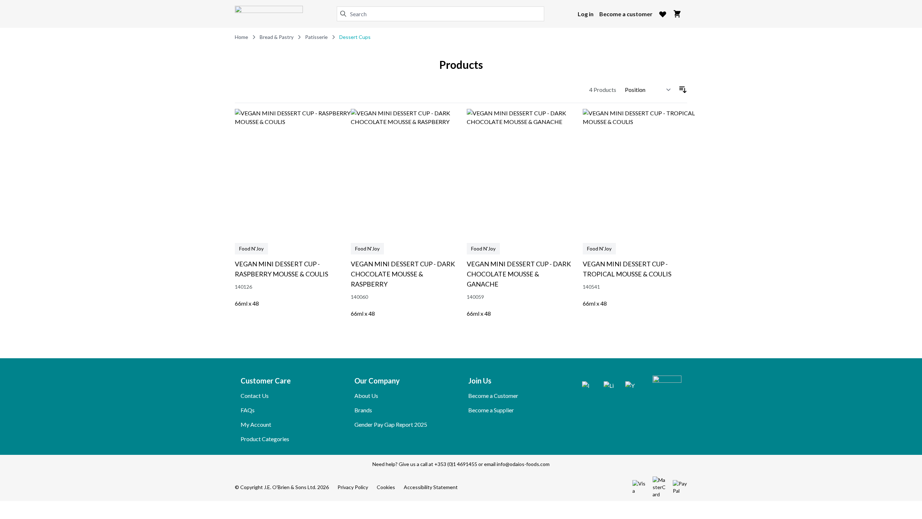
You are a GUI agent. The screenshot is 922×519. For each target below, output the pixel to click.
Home (241, 37)
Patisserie (316, 37)
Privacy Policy (352, 487)
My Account (256, 424)
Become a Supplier (491, 410)
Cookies (386, 487)
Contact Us (255, 395)
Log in (586, 13)
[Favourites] (662, 14)
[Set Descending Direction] (683, 89)
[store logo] (269, 14)
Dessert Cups (355, 37)
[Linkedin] (609, 386)
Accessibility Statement (431, 487)
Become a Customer (493, 395)
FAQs (248, 410)
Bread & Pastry (277, 37)
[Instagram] (587, 386)
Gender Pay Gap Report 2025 (390, 424)
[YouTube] (630, 386)
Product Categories (265, 438)
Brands (363, 410)
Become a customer (626, 13)
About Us (366, 395)
